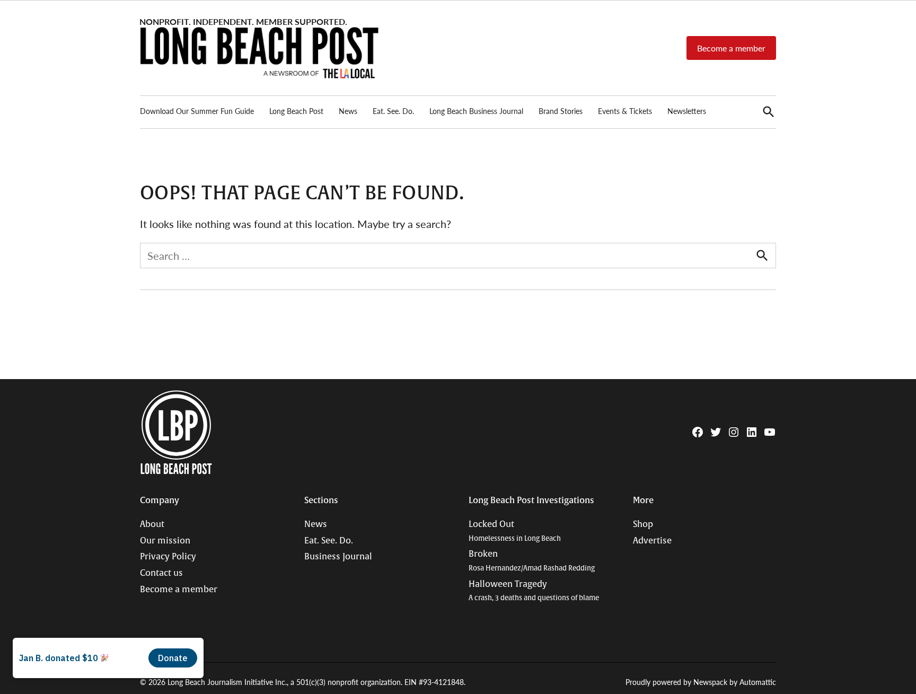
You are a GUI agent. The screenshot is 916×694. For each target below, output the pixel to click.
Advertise (652, 540)
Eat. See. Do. (393, 111)
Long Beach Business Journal (476, 111)
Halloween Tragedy (534, 591)
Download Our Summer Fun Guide (197, 111)
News (348, 111)
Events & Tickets (625, 111)
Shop (643, 524)
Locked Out (515, 531)
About (152, 524)
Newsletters (686, 111)
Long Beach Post (296, 111)
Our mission (165, 540)
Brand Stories (561, 111)
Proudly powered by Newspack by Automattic (701, 682)
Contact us (161, 573)
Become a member (731, 48)
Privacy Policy (168, 556)
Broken (532, 561)
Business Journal (338, 556)
